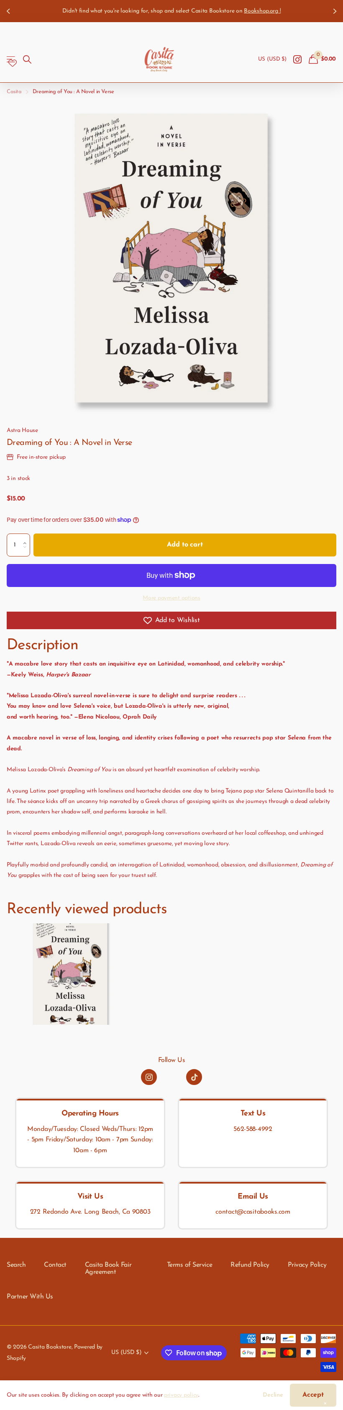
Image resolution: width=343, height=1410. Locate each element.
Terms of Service (189, 1265)
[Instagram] (149, 1077)
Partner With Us (30, 1296)
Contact (55, 1265)
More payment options (171, 598)
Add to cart (184, 544)
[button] (27, 537)
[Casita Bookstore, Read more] (297, 59)
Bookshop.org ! (262, 11)
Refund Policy (249, 1265)
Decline (273, 1395)
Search (16, 1265)
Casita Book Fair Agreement (108, 1269)
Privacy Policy (307, 1265)
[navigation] (9, 11)
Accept (313, 1395)
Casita (14, 91)
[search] (27, 59)
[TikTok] (194, 1077)
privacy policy (181, 1395)
